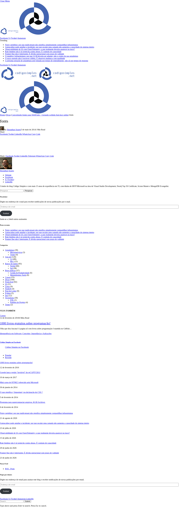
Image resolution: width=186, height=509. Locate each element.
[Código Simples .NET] (38, 80)
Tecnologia (9, 298)
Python (8, 293)
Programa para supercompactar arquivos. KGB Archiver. (22, 402)
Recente (8, 357)
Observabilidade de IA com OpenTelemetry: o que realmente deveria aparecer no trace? (40, 49)
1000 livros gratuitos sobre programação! (25, 323)
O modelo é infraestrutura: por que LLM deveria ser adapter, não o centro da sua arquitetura (41, 56)
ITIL (12, 300)
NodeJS (8, 289)
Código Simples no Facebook (10, 342)
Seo (6, 295)
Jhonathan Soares (14, 130)
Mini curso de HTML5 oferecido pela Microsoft (19, 382)
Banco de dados (11, 264)
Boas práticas (10, 270)
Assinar (6, 213)
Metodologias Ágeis (18, 275)
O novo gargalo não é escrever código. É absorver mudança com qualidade (35, 58)
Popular (8, 355)
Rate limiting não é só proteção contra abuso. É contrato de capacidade (33, 52)
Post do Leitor (10, 291)
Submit (27, 501)
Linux (7, 286)
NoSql (12, 266)
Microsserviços (16, 252)
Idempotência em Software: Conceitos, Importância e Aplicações (25, 333)
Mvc (12, 261)
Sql (11, 268)
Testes (12, 255)
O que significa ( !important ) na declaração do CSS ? (21, 392)
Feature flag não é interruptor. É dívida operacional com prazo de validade (34, 54)
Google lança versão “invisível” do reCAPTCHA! (20, 372)
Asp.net (8, 257)
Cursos (8, 277)
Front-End (9, 282)
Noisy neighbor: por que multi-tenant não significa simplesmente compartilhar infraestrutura (41, 45)
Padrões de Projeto (17, 302)
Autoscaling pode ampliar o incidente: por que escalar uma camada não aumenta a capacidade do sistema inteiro (49, 47)
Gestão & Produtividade (19, 273)
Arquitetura (9, 250)
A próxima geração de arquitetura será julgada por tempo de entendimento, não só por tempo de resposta (46, 61)
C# (11, 259)
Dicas (7, 280)
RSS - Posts (10, 469)
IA (6, 284)
